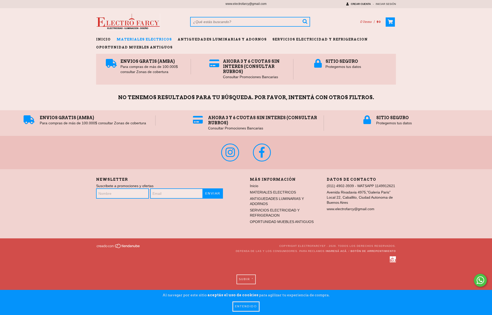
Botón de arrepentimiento (373, 251)
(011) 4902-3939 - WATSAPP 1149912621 (361, 186)
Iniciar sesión (386, 4)
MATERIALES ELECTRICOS (144, 39)
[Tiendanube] (118, 247)
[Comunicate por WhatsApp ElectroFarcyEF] (480, 280)
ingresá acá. (336, 251)
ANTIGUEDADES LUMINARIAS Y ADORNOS (222, 39)
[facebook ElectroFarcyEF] (262, 152)
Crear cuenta (361, 4)
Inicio (103, 39)
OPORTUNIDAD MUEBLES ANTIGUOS (134, 47)
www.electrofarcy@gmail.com (245, 4)
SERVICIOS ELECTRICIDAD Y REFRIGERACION (320, 39)
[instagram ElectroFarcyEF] (230, 152)
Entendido (246, 306)
